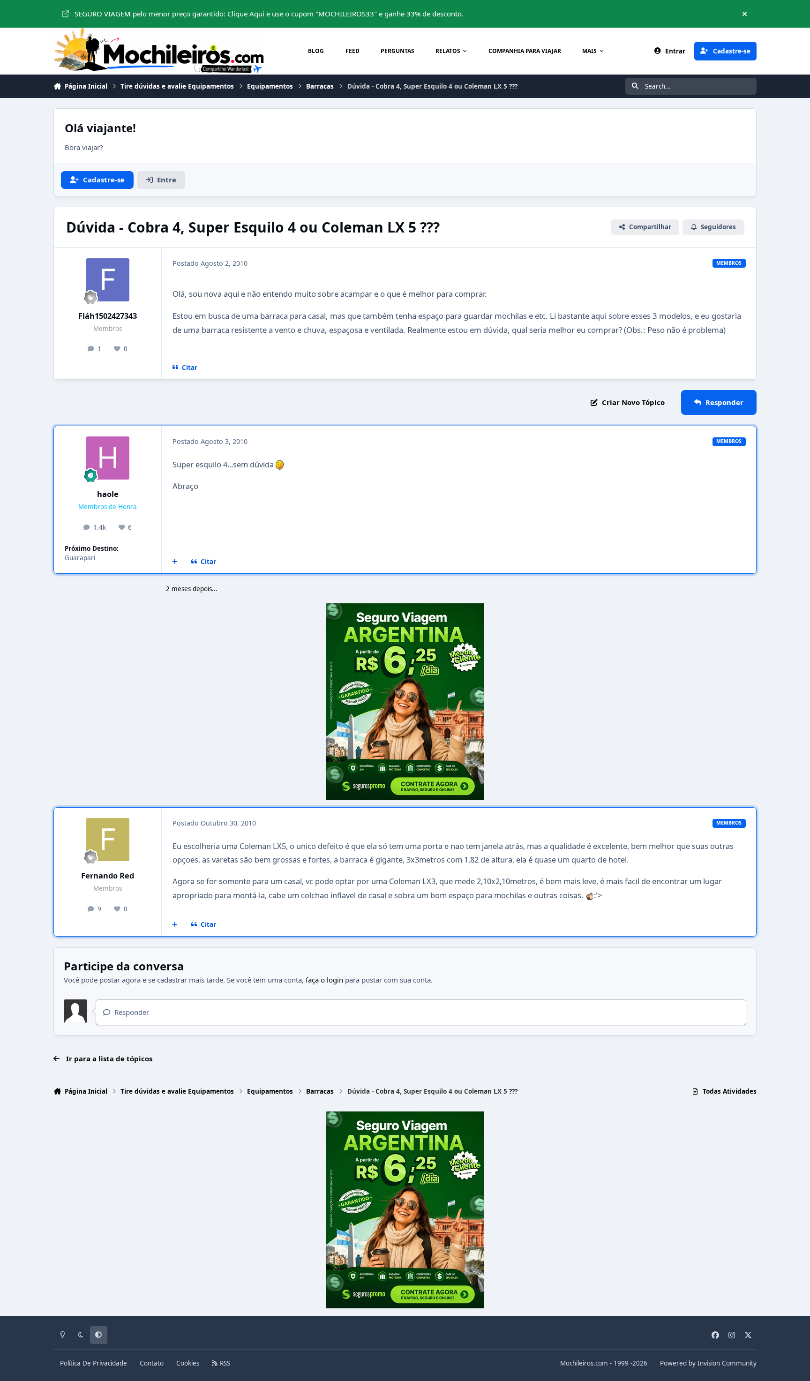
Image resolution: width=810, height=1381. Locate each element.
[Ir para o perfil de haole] (107, 458)
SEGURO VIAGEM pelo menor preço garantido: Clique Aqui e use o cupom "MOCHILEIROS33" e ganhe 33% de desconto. (269, 13)
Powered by (708, 1363)
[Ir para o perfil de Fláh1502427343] (107, 279)
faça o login (324, 979)
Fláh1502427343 (107, 315)
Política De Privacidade (93, 1363)
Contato (152, 1363)
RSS (224, 1363)
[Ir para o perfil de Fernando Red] (107, 839)
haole (108, 493)
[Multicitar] (175, 562)
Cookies (187, 1363)
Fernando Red (107, 875)
